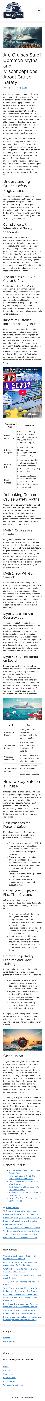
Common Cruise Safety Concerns (20, 1211)
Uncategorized (12, 1208)
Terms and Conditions (13, 1385)
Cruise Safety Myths (12, 1214)
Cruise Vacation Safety (30, 1218)
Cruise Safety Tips (30, 1214)
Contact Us (8, 1374)
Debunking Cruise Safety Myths (17, 1221)
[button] (33, 10)
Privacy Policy (9, 1381)
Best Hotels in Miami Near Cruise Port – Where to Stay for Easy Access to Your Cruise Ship (20, 1297)
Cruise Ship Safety (11, 1218)
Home (6, 1367)
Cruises (6, 1338)
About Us (7, 1370)
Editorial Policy (9, 1378)
